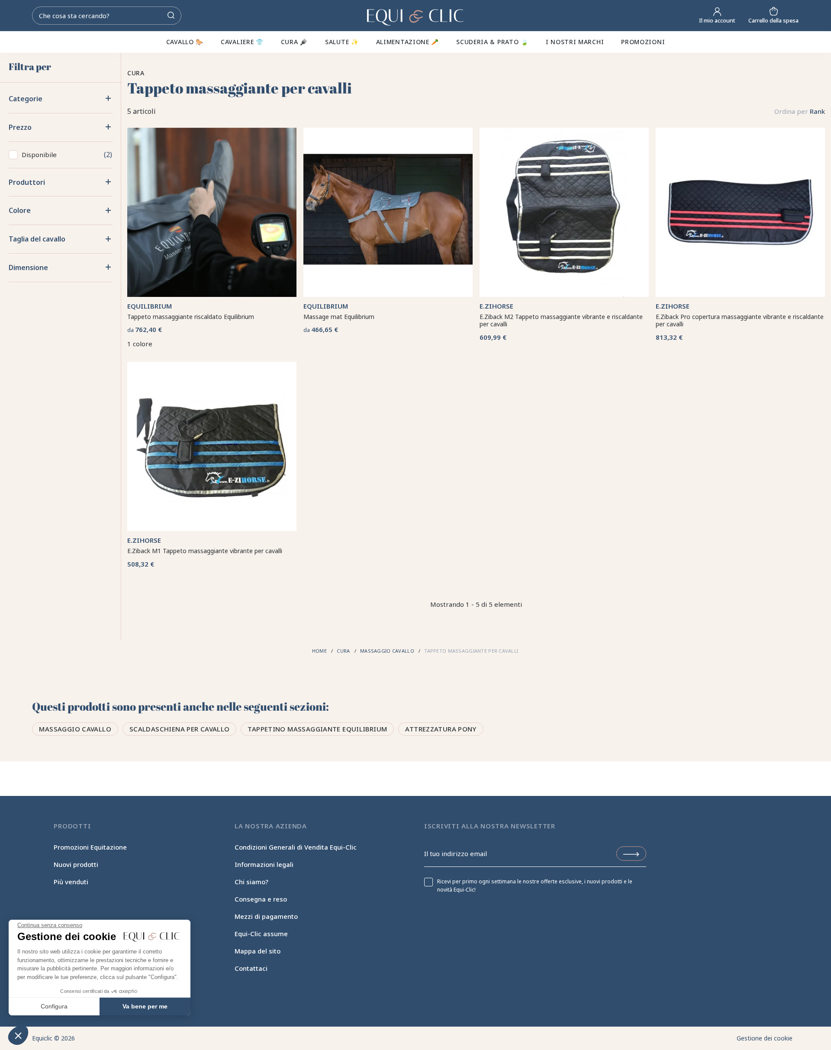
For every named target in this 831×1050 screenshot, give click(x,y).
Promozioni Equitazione (90, 847)
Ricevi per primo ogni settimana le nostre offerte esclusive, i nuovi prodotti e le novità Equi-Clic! (534, 885)
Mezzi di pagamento (266, 916)
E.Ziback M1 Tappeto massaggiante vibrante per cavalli (204, 550)
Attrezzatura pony (440, 729)
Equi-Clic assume (261, 933)
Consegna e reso (261, 899)
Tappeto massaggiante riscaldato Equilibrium (190, 316)
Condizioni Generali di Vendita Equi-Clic (296, 847)
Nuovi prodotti (76, 864)
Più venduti (71, 881)
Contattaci (251, 968)
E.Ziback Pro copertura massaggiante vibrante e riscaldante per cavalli (740, 320)
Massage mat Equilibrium (338, 316)
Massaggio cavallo (75, 729)
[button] (18, 1035)
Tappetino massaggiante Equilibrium (317, 729)
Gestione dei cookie (764, 1038)
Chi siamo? (251, 881)
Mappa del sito (257, 951)
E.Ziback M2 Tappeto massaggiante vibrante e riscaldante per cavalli (561, 320)
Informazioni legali (264, 864)
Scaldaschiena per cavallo (179, 729)
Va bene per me (144, 1006)
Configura (54, 1006)
